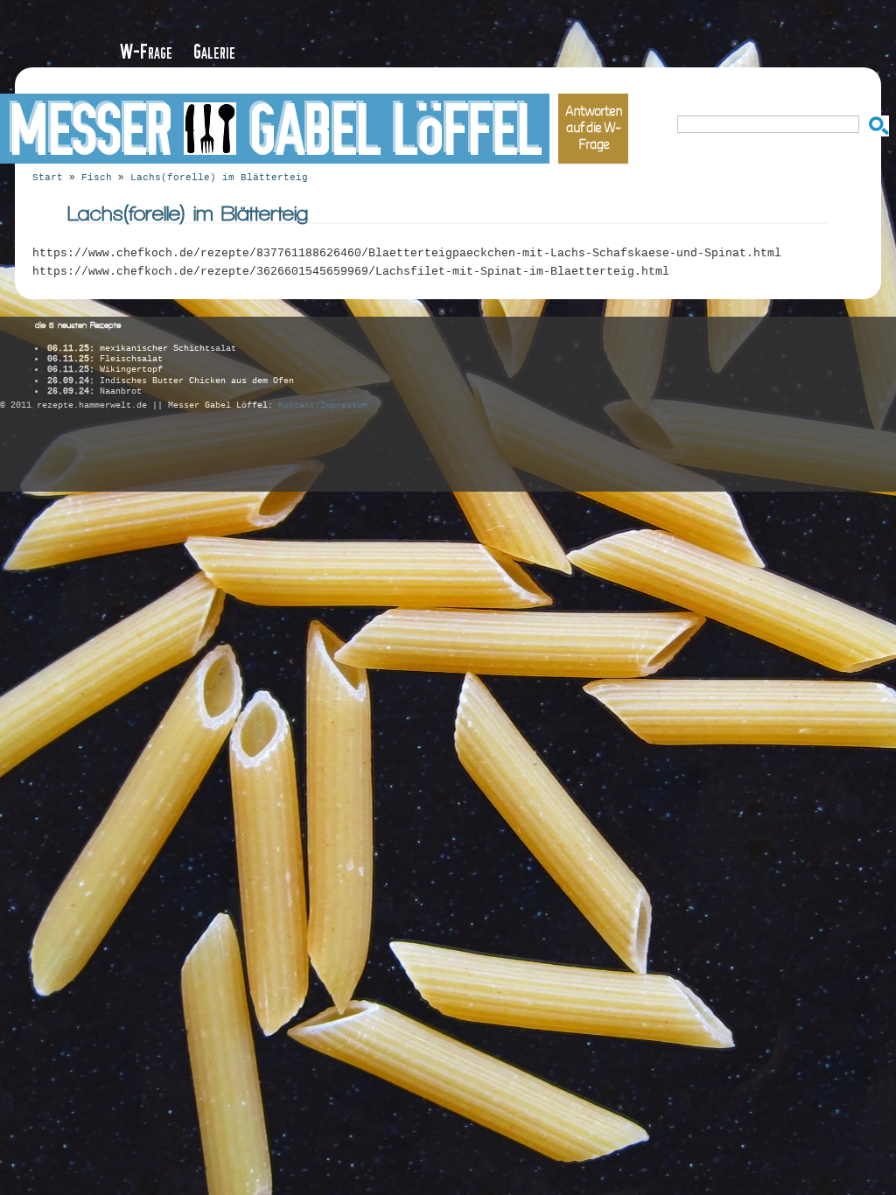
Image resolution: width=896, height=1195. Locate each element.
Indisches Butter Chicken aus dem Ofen (170, 381)
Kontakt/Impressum (323, 405)
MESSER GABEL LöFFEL (275, 131)
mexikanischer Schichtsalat (141, 348)
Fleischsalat (105, 359)
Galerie (214, 52)
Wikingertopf (105, 369)
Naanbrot (94, 391)
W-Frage (146, 52)
